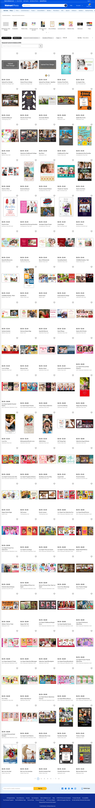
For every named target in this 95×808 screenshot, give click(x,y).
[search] (40, 46)
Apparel (67, 10)
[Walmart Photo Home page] (11, 5)
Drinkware (74, 10)
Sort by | (80, 37)
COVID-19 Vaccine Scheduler (64, 798)
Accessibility (85, 798)
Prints (17, 10)
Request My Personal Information (47, 802)
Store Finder (19, 1)
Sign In (89, 1)
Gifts (62, 10)
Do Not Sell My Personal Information (81, 800)
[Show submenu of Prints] (19, 10)
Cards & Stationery (25, 10)
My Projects (26, 1)
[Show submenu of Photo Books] (59, 10)
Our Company (35, 798)
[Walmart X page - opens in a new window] (66, 788)
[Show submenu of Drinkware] (76, 10)
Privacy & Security (40, 800)
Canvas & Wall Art (41, 10)
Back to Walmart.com (9, 1)
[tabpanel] (5, 26)
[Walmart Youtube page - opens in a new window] (72, 788)
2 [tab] (48, 32)
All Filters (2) (7, 38)
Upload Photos (43, 1)
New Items (6, 10)
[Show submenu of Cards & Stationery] (29, 10)
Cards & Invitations (6, 15)
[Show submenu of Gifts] (63, 10)
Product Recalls (76, 798)
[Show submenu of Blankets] (51, 10)
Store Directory (20, 798)
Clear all (65, 37)
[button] (10, 53)
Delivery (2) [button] (16, 38)
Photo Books (56, 10)
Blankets (49, 10)
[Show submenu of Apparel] (69, 10)
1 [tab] (46, 32)
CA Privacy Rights (50, 800)
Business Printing (89, 10)
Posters (33, 10)
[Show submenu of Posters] (35, 10)
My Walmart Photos (34, 1)
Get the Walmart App (20, 800)
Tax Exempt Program (8, 800)
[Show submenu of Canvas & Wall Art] (45, 10)
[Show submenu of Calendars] (83, 10)
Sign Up (40, 788)
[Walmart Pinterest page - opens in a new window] (69, 788)
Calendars (81, 10)
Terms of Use (30, 800)
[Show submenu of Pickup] (13, 10)
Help (71, 5)
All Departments (11, 798)
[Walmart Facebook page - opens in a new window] (62, 788)
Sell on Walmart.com (45, 798)
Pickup (11, 10)
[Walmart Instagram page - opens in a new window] (75, 788)
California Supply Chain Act (63, 800)
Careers (28, 798)
